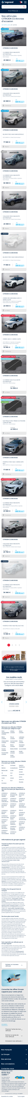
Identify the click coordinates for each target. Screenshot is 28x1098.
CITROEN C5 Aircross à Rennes (13, 812)
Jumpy (20, 776)
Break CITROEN (14, 748)
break (18, 860)
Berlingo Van (4, 770)
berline (14, 860)
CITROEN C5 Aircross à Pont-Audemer (5, 832)
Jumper (21, 771)
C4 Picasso (12, 765)
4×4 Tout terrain (9, 860)
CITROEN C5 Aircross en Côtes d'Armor (5, 800)
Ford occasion (15, 898)
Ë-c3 (11, 780)
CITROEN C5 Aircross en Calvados (4, 795)
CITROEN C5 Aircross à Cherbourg (13, 823)
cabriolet (4, 861)
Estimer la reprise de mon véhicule (12, 1035)
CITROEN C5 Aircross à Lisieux (4, 821)
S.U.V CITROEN (22, 748)
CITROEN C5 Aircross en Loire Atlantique (14, 800)
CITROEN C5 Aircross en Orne (22, 795)
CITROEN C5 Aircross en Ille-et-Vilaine (13, 795)
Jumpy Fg (21, 779)
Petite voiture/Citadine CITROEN (5, 732)
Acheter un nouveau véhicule (12, 965)
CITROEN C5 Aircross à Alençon (22, 814)
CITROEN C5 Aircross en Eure (4, 805)
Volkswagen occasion (7, 909)
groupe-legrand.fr (6, 867)
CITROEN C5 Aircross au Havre (22, 829)
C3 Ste (3, 778)
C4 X (11, 772)
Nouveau (21, 781)
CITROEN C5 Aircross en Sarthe (22, 800)
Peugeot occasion (14, 905)
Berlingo (4, 767)
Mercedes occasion (19, 908)
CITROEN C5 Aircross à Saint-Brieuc (4, 826)
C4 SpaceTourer (14, 767)
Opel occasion (9, 899)
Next (26, 701)
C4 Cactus (4, 783)
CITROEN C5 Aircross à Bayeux (4, 812)
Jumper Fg (21, 774)
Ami (3, 765)
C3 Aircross (4, 775)
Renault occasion (6, 905)
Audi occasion (11, 908)
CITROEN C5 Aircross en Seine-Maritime (22, 805)
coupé (7, 861)
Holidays (21, 769)
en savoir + (5, 1024)
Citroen (12, 778)
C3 (2, 772)
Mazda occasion (17, 899)
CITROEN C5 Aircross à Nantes (13, 817)
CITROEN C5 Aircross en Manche (13, 805)
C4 (2, 780)
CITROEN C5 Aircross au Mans (22, 823)
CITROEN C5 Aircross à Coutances (13, 828)
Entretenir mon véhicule (13, 1041)
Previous (2, 701)
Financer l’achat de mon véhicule (13, 1029)
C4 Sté (11, 770)
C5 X (11, 775)
